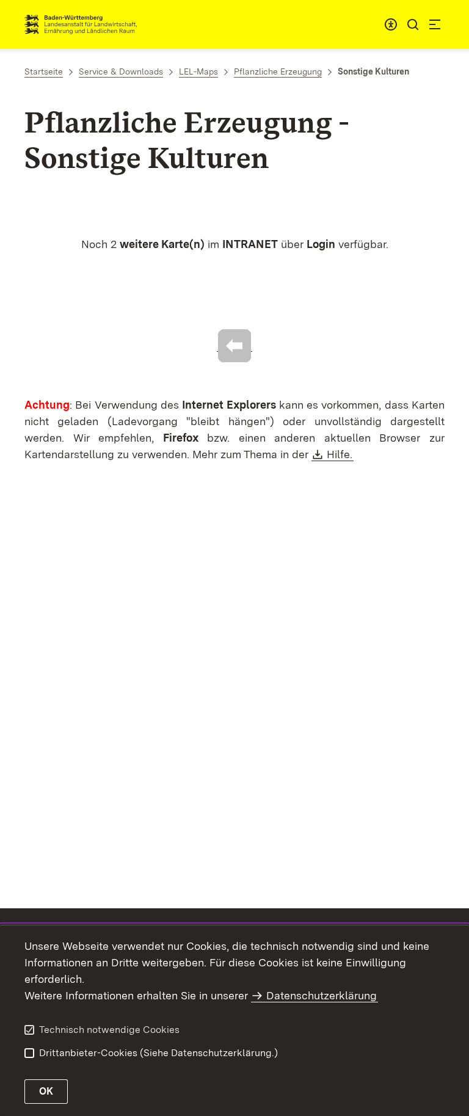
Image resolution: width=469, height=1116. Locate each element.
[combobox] (391, 24)
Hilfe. (340, 454)
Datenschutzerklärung (321, 995)
